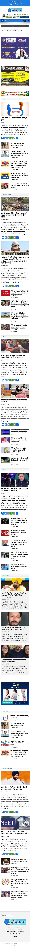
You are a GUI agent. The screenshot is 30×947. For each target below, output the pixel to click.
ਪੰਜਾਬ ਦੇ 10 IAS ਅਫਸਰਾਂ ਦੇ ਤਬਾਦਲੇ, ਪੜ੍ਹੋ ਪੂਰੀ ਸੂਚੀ (14, 119)
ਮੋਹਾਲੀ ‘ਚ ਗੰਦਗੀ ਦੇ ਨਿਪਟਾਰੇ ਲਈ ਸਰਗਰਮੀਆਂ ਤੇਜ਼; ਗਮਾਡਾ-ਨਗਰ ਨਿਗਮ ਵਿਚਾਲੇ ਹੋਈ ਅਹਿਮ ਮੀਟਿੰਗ (14, 215)
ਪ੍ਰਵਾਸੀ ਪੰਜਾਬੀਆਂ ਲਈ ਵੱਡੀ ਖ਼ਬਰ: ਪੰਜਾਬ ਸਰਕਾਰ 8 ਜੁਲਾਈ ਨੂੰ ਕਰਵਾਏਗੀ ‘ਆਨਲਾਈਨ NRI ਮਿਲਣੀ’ (14, 628)
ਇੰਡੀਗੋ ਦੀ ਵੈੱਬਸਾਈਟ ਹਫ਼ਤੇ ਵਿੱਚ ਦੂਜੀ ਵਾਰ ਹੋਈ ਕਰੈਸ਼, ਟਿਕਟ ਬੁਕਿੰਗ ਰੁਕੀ (20, 431)
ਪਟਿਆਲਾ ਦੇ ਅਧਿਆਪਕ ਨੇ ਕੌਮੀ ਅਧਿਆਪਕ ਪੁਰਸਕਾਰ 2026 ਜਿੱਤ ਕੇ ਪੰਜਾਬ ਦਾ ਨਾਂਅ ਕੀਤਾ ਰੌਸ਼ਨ (19, 153)
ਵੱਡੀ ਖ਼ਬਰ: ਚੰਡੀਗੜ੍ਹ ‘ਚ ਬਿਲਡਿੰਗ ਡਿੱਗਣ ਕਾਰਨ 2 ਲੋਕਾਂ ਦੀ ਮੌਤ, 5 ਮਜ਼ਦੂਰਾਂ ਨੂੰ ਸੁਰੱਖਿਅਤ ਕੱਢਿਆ (19, 327)
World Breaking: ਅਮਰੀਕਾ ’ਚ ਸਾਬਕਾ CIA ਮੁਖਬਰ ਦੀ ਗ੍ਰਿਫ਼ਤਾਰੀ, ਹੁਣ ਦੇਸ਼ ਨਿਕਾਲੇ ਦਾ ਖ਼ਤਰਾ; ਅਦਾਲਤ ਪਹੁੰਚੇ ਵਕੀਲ (19, 521)
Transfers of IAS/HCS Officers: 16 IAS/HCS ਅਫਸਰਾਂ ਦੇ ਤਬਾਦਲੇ (20, 743)
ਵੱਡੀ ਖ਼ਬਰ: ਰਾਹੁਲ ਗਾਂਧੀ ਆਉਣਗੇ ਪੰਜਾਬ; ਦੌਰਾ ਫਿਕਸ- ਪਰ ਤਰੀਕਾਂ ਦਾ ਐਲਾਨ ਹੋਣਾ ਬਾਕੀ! (19, 440)
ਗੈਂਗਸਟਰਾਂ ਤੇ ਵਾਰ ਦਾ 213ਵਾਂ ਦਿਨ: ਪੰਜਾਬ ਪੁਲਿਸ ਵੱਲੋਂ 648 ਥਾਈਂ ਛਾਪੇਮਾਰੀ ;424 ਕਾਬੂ (20, 185)
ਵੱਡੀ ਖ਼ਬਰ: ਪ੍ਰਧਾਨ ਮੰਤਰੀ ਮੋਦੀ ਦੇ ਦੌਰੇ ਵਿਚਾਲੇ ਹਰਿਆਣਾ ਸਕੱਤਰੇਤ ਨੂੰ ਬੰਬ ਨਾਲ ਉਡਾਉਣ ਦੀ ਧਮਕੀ (20, 293)
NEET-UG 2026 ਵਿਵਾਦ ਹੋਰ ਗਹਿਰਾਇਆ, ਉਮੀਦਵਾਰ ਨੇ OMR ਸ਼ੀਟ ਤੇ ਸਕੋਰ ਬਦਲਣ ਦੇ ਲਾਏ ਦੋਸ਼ (15, 832)
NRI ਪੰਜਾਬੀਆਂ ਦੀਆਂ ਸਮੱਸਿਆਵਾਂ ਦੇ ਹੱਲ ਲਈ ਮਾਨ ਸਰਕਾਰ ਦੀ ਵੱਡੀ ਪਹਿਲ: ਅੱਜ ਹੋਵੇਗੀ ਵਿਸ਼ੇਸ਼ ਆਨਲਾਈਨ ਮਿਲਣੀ (14, 595)
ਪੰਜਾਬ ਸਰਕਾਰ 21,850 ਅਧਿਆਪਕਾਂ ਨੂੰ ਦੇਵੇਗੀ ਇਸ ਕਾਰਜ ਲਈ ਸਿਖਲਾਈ (20, 860)
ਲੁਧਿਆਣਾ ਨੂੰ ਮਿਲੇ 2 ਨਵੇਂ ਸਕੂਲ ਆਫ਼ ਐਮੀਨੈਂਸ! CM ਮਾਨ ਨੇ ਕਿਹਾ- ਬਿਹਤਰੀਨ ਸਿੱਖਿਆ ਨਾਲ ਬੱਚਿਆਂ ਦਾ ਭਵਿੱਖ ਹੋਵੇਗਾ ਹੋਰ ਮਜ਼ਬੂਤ (20, 870)
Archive (17, 5)
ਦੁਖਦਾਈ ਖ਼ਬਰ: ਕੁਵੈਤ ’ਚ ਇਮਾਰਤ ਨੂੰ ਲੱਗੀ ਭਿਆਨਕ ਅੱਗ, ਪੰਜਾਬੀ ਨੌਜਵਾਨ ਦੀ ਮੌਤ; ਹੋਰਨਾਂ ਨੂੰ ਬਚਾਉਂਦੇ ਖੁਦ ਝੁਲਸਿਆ (19, 543)
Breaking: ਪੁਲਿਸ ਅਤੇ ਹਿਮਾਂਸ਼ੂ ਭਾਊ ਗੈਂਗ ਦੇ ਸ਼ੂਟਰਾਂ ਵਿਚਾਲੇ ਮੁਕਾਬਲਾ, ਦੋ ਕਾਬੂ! (19, 460)
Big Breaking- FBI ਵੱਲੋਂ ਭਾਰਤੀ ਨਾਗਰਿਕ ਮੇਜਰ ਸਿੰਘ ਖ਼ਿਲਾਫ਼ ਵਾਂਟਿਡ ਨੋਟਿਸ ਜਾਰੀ (19, 532)
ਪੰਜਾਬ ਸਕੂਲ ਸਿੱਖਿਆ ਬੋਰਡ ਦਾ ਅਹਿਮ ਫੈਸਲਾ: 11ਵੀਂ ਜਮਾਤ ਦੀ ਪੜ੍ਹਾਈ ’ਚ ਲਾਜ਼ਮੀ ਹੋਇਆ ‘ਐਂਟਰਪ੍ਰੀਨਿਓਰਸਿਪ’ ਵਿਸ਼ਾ (20, 882)
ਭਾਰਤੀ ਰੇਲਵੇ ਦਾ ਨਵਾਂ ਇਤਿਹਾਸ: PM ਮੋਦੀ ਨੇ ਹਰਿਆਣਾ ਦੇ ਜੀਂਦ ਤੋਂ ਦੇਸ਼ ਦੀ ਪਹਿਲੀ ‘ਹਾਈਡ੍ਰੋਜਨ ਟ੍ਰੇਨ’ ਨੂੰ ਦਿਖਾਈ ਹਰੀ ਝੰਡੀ (20, 304)
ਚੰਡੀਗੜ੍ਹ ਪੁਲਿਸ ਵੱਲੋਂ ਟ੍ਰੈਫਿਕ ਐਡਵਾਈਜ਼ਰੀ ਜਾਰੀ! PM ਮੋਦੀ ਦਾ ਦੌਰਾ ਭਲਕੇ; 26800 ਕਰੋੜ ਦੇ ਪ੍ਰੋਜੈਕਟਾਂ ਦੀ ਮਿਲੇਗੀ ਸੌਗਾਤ (20, 316)
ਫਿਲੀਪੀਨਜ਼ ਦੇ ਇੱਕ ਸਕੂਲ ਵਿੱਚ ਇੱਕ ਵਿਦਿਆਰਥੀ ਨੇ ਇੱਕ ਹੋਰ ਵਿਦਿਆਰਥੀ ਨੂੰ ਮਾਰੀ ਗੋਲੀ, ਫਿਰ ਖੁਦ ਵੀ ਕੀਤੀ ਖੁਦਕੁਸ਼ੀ (19, 555)
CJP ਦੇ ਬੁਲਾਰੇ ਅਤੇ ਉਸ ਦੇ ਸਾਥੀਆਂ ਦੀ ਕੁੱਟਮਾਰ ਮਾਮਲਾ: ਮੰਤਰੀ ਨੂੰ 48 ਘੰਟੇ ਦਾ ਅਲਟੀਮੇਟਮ (13, 356)
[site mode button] (24, 21)
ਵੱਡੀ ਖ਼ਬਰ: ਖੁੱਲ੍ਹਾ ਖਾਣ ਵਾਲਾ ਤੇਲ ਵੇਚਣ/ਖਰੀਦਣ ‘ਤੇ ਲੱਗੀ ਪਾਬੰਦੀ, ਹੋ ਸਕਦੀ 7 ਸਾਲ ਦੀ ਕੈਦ (19, 450)
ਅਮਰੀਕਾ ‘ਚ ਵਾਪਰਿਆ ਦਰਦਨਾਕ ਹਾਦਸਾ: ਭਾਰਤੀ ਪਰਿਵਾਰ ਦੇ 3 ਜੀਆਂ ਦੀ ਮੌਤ (13, 661)
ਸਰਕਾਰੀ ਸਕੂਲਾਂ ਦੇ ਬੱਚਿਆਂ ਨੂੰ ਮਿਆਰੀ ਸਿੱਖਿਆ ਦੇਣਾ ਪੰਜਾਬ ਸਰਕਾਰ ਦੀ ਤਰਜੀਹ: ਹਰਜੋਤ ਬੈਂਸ (15, 788)
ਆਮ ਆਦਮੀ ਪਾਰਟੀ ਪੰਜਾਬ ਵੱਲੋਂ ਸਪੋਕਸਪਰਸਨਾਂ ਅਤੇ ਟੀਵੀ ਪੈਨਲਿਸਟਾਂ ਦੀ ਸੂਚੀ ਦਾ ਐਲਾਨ (19, 175)
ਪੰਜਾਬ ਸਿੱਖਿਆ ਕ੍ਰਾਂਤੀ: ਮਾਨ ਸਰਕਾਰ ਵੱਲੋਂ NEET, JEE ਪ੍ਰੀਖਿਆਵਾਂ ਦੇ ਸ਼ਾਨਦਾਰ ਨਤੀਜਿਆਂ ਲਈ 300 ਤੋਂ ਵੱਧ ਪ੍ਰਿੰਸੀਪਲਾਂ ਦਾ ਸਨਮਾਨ (19, 894)
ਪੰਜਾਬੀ (9, 3)
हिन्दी (15, 3)
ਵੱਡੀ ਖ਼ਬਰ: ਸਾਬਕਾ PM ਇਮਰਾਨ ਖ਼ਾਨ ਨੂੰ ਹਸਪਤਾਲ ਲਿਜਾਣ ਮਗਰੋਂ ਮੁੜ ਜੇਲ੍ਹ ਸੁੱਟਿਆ (14, 489)
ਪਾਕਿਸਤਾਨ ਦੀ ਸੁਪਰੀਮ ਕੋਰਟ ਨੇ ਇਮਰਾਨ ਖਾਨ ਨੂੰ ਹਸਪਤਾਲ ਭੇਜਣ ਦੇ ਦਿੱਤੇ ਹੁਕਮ (19, 566)
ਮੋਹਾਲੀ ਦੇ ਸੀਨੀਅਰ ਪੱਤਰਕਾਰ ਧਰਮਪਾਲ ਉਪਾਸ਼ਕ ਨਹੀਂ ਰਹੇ (12, 30)
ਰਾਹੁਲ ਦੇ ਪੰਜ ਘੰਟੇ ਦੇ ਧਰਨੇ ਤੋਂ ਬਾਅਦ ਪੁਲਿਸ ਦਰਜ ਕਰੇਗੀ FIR (14, 401)
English (20, 3)
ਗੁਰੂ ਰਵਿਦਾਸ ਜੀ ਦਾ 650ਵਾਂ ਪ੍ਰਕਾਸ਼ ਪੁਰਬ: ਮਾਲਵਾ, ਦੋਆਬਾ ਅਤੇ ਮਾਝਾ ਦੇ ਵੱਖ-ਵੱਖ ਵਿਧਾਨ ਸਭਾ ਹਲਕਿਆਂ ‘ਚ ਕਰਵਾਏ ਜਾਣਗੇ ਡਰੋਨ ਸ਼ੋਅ (19, 164)
